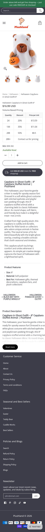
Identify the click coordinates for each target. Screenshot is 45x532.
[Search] (40, 10)
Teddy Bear (8, 419)
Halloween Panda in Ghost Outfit (33, 297)
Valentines (7, 408)
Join (36, 496)
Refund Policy (9, 453)
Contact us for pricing (28, 139)
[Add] (17, 155)
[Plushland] (21, 23)
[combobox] (19, 10)
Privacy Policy (9, 379)
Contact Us (7, 374)
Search (6, 448)
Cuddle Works (9, 424)
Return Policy (8, 459)
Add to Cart (22, 163)
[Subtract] (5, 155)
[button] (39, 23)
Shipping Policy (9, 464)
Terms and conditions (12, 385)
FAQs (5, 390)
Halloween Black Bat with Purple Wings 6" (12, 297)
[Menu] (4, 23)
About (5, 368)
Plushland (18, 515)
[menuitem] (22, 11)
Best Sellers (8, 430)
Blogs (5, 470)
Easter (5, 414)
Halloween (14, 94)
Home (4, 94)
